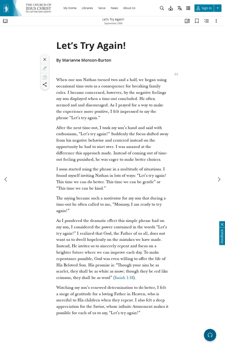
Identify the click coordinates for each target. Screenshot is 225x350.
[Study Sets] (187, 21)
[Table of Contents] (5, 20)
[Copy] (44, 77)
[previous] (6, 179)
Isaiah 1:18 (124, 277)
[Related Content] (206, 21)
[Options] (216, 21)
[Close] (44, 59)
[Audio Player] (210, 335)
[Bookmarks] (196, 21)
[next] (218, 179)
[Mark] (44, 68)
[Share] (44, 84)
